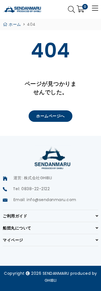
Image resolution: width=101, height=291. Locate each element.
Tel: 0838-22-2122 (31, 189)
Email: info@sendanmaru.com (44, 199)
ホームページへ (50, 116)
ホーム (14, 24)
